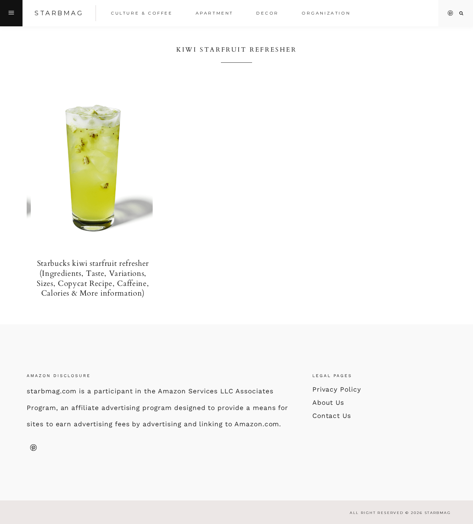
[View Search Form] (461, 13)
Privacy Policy (336, 389)
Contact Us (331, 416)
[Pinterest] (450, 13)
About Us (328, 403)
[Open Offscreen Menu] (11, 13)
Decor (267, 13)
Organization (326, 13)
